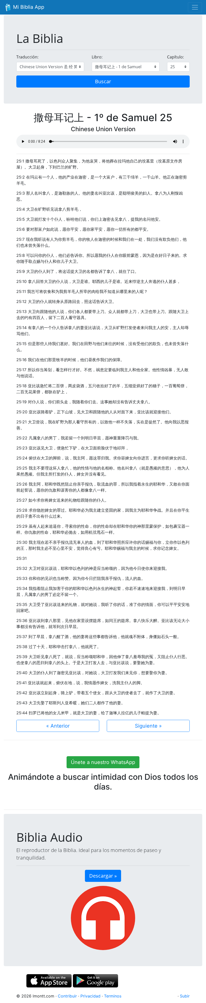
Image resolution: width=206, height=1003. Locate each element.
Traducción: (27, 57)
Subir (185, 995)
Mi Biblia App (28, 7)
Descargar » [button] (103, 875)
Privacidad (90, 995)
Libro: (97, 57)
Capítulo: (175, 57)
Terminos (112, 995)
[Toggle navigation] (195, 7)
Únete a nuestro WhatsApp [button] (103, 762)
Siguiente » (148, 726)
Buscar (103, 81)
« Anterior (58, 726)
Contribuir (67, 995)
